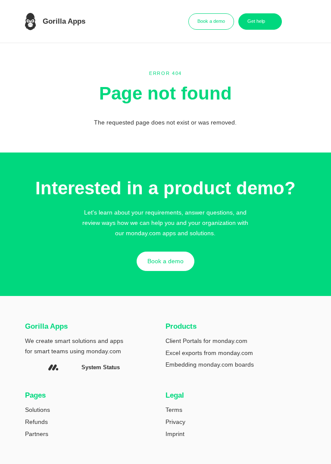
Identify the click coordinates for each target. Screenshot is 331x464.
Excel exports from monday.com (209, 352)
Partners (36, 433)
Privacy (175, 421)
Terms (174, 409)
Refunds (36, 421)
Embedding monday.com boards (210, 364)
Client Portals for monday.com (206, 340)
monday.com (103, 351)
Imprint (175, 433)
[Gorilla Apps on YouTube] (39, 367)
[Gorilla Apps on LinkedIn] (28, 367)
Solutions (37, 409)
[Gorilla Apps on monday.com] (53, 367)
